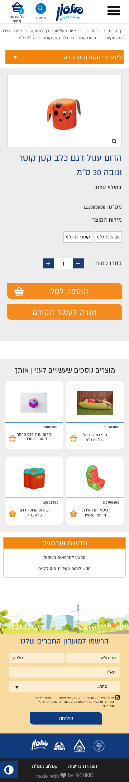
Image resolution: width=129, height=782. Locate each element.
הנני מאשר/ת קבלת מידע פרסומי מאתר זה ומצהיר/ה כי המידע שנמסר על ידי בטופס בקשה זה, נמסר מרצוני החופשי (74, 702)
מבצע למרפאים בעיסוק (64, 557)
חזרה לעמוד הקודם (64, 312)
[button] (17, 12)
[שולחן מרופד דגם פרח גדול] (34, 478)
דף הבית (116, 30)
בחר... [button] (102, 686)
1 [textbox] (63, 263)
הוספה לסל (69, 291)
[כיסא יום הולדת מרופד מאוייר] (95, 478)
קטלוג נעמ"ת (45, 766)
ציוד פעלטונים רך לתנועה (53, 30)
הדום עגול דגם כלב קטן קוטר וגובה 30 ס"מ (57, 37)
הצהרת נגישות (82, 766)
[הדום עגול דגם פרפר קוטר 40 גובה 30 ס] (34, 403)
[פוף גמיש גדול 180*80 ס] (95, 403)
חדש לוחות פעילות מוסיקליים (64, 568)
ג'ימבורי (92, 30)
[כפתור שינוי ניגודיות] (9, 769)
